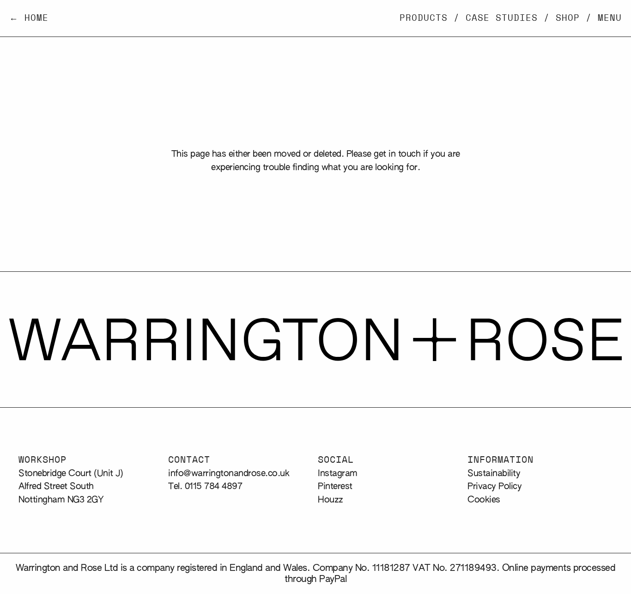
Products (424, 18)
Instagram (338, 473)
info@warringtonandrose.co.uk (228, 473)
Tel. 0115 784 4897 (205, 486)
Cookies (483, 500)
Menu (610, 18)
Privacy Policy (494, 486)
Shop (568, 18)
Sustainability (493, 473)
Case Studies (502, 18)
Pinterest (335, 486)
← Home (29, 18)
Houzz (330, 500)
